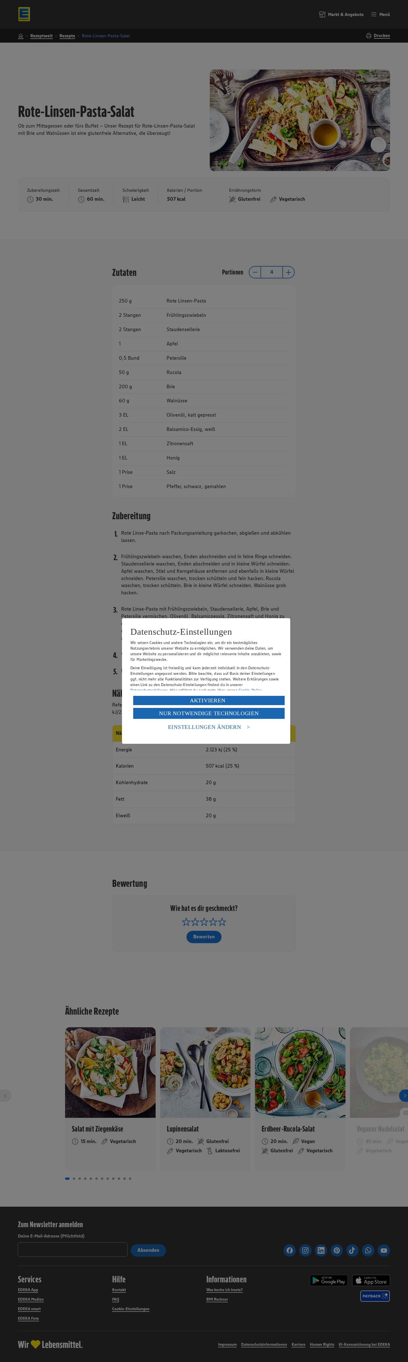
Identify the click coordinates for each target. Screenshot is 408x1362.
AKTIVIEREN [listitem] (207, 700)
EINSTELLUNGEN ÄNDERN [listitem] (204, 727)
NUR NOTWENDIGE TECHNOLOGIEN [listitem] (209, 713)
